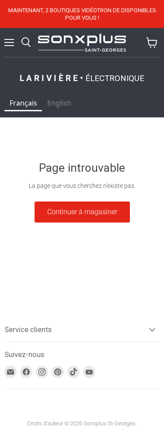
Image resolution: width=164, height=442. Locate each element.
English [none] (59, 103)
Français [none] (23, 103)
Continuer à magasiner (82, 212)
